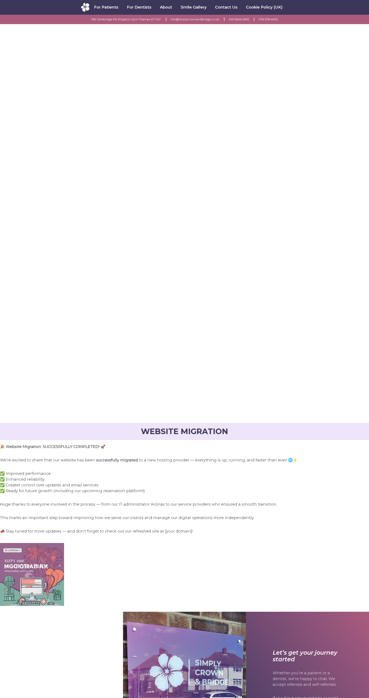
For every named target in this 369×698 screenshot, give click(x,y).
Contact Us (226, 7)
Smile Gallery (193, 7)
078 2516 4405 (268, 19)
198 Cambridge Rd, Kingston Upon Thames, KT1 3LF (126, 19)
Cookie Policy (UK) (264, 7)
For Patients (106, 7)
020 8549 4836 (239, 19)
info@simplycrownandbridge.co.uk (195, 19)
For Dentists (139, 7)
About (166, 7)
